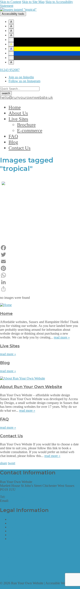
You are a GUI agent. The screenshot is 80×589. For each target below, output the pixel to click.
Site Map (15, 538)
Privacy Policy (18, 523)
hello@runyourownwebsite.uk (26, 98)
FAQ (13, 136)
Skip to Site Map (33, 2)
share (3, 463)
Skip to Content (10, 2)
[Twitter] (40, 254)
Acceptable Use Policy (24, 535)
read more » (62, 337)
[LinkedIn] (40, 282)
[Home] (6, 305)
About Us (18, 113)
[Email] (40, 261)
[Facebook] (40, 247)
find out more (9, 557)
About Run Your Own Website (31, 386)
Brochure (26, 125)
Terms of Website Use (23, 519)
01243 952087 (10, 70)
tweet (11, 463)
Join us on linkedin (21, 77)
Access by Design (12, 587)
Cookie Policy (18, 527)
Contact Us (20, 148)
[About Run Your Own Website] (22, 378)
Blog (13, 142)
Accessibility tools (13, 13)
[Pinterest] (40, 268)
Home (15, 107)
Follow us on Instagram (24, 81)
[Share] (40, 288)
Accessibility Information (25, 531)
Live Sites (18, 119)
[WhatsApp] (40, 275)
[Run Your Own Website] (18, 9)
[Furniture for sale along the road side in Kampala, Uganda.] (40, 207)
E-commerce (29, 130)
